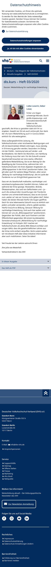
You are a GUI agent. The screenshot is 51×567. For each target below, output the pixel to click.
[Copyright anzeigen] (22, 117)
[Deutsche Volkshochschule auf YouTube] (20, 518)
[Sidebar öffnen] (47, 61)
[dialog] (25, 28)
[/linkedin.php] (27, 518)
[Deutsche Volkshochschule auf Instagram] (12, 518)
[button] (13, 112)
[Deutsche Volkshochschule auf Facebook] (4, 518)
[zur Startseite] (15, 60)
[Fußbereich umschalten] (45, 393)
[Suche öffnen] (41, 61)
